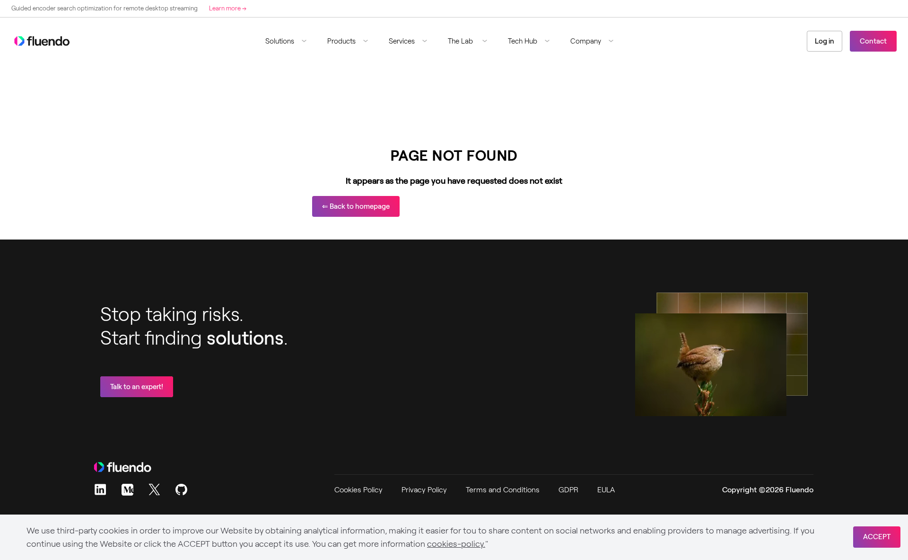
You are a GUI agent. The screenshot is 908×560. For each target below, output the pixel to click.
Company (585, 41)
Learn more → (227, 8)
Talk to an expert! (136, 387)
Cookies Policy (358, 490)
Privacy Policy (424, 490)
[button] (289, 41)
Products (341, 41)
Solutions (279, 41)
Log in (824, 41)
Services (402, 41)
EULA (606, 490)
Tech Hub (522, 41)
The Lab (461, 41)
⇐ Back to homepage (356, 206)
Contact (873, 41)
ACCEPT (877, 537)
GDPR (568, 490)
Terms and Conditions (503, 490)
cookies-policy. (456, 544)
